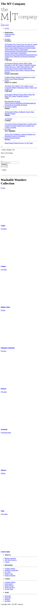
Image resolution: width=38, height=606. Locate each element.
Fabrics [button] (7, 81)
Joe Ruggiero (9, 63)
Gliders (15, 48)
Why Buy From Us (11, 560)
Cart (7, 25)
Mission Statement (10, 558)
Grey (14, 103)
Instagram (8, 597)
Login (2, 25)
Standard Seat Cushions (24, 126)
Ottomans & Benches (23, 48)
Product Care (9, 79)
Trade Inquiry (9, 584)
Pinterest (7, 599)
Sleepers (26, 55)
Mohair (14, 87)
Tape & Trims (30, 112)
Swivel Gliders (13, 56)
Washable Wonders (30, 65)
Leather (26, 86)
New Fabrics (16, 86)
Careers (7, 562)
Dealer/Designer (10, 34)
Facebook (8, 596)
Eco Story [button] (8, 129)
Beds (10, 46)
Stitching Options (10, 113)
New (14, 44)
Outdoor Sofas (26, 51)
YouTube (7, 601)
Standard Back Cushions (25, 124)
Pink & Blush (23, 103)
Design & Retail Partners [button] (12, 138)
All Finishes (8, 119)
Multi (17, 103)
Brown (13, 101)
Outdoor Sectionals (16, 51)
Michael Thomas (18, 63)
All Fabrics (8, 86)
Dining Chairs (24, 46)
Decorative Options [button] (11, 106)
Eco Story (32, 77)
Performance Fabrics (23, 87)
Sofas (31, 55)
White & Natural (22, 105)
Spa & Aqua (13, 105)
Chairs (14, 46)
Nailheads (22, 112)
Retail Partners (9, 143)
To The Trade (28, 143)
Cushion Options (10, 77)
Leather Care (9, 89)
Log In (7, 28)
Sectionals (17, 55)
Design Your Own (22, 44)
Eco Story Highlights (13, 134)
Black (6, 101)
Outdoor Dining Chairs (16, 49)
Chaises (18, 46)
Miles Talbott (28, 63)
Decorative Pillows (13, 112)
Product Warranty (18, 79)
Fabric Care (33, 87)
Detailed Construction (22, 77)
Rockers (11, 55)
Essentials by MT (10, 65)
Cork (21, 86)
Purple (30, 103)
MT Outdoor (20, 65)
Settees (22, 55)
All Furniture (9, 44)
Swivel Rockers (23, 56)
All (6, 112)
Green (11, 103)
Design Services (19, 143)
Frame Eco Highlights (18, 136)
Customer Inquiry (10, 582)
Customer (8, 36)
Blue (9, 101)
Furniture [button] (7, 39)
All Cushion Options (11, 124)
